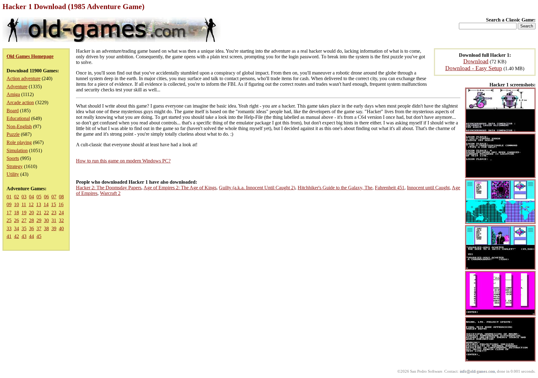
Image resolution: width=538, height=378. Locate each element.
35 (23, 228)
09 (9, 204)
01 (9, 196)
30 (46, 220)
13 (38, 204)
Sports (13, 158)
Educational (18, 118)
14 (46, 204)
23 (53, 212)
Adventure (17, 86)
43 (23, 236)
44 (31, 236)
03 (23, 196)
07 (53, 196)
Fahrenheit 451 (389, 187)
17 (9, 212)
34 (16, 228)
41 (9, 236)
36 (31, 228)
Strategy (15, 166)
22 (46, 212)
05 (38, 196)
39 (53, 228)
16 (61, 204)
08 (61, 196)
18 (16, 212)
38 (46, 228)
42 (16, 236)
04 (31, 196)
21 (38, 212)
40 (61, 228)
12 (31, 204)
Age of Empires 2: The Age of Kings (180, 187)
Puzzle (13, 134)
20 (31, 212)
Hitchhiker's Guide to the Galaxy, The (335, 187)
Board (13, 110)
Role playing (19, 142)
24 (61, 212)
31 (53, 220)
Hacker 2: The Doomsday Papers (108, 187)
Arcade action (20, 102)
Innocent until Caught (428, 187)
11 (23, 204)
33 (9, 228)
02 (16, 196)
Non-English (19, 126)
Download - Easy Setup (473, 68)
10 (16, 204)
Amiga (13, 94)
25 (9, 220)
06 (46, 196)
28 (31, 220)
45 (38, 236)
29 (38, 220)
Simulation (17, 150)
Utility (13, 174)
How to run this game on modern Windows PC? (123, 160)
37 (38, 228)
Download (475, 61)
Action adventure (23, 78)
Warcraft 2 (110, 193)
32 (61, 220)
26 (16, 220)
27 (23, 220)
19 (23, 212)
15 (53, 204)
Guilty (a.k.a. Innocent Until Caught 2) (257, 187)
